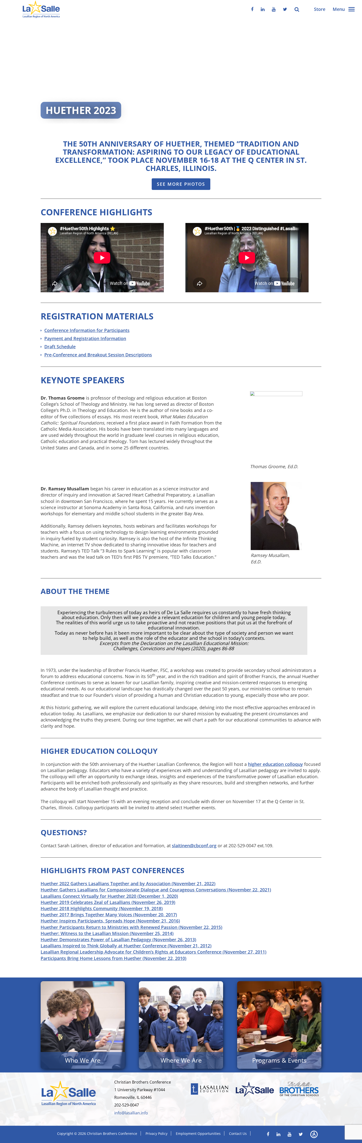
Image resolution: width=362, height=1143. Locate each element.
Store (319, 9)
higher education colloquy (275, 764)
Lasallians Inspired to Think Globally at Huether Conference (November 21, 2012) (126, 946)
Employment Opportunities (198, 1133)
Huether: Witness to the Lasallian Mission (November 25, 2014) (107, 933)
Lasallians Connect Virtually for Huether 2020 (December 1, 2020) (109, 896)
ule (72, 347)
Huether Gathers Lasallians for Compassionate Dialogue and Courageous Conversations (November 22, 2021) (156, 890)
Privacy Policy (156, 1133)
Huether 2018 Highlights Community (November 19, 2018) (102, 908)
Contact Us (238, 1133)
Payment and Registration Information (85, 338)
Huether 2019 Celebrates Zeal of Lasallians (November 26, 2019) (108, 902)
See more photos (181, 184)
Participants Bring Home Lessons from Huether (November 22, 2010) (113, 958)
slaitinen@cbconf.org (194, 845)
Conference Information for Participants (87, 330)
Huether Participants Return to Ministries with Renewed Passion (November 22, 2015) (131, 927)
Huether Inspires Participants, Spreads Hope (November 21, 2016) (110, 921)
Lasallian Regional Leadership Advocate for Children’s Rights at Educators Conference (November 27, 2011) (153, 952)
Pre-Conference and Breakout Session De (87, 355)
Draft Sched (56, 347)
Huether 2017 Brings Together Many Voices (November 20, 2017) (109, 915)
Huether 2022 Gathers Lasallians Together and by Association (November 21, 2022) (128, 883)
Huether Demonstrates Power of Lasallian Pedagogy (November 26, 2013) (118, 939)
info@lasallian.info (131, 1113)
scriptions (141, 355)
